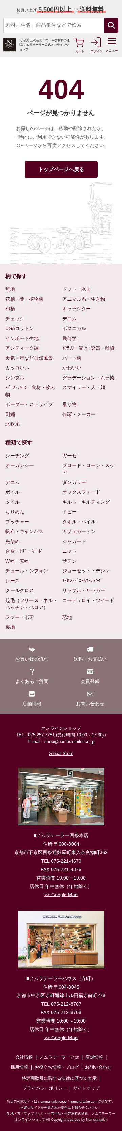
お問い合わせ (98, 1067)
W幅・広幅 (17, 561)
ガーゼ (69, 455)
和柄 (10, 308)
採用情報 (19, 1067)
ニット (69, 551)
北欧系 (12, 424)
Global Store (61, 753)
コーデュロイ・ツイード (88, 600)
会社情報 (24, 1057)
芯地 (67, 617)
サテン (69, 561)
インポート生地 (22, 338)
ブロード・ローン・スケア (88, 469)
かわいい (71, 367)
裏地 (10, 627)
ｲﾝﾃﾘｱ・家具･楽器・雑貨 (88, 348)
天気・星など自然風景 (29, 358)
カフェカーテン (79, 531)
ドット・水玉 (76, 289)
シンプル (14, 377)
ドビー (69, 511)
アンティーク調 (22, 348)
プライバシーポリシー (45, 1088)
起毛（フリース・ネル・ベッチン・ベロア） (31, 604)
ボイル (12, 492)
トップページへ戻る (61, 169)
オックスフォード (81, 492)
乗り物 (69, 404)
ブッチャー (17, 521)
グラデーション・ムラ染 (88, 377)
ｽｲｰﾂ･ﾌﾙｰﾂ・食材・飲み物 (30, 391)
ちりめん (14, 511)
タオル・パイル (79, 521)
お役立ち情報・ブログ (57, 1067)
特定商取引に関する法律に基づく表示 (59, 1078)
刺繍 (10, 414)
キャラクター (76, 308)
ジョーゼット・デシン (86, 570)
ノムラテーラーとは (59, 1057)
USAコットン (19, 328)
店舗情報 (94, 1057)
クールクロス (19, 590)
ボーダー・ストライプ (29, 404)
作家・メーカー (79, 414)
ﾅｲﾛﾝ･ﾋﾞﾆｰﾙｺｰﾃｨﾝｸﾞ (82, 580)
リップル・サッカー (83, 590)
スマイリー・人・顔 (83, 387)
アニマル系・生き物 (83, 299)
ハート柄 (71, 358)
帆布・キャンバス (24, 531)
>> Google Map (61, 894)
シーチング (17, 455)
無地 (10, 289)
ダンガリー (74, 482)
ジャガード (74, 541)
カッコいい (17, 367)
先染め (12, 541)
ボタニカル (74, 328)
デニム (69, 318)
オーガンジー (19, 465)
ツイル (12, 502)
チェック (14, 318)
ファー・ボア (19, 617)
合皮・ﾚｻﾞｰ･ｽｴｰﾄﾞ (24, 551)
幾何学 (69, 338)
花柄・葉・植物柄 (24, 299)
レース (12, 580)
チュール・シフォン (26, 570)
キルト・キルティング (86, 502)
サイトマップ (86, 1088)
